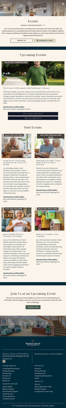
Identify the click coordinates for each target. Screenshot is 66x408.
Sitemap (52, 405)
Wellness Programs (8, 389)
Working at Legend (40, 389)
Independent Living (8, 371)
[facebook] (3, 361)
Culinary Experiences (8, 396)
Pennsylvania (24, 25)
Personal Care (6, 376)
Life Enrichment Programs (10, 391)
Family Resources (40, 373)
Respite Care (6, 381)
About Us (37, 384)
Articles (37, 378)
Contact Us (7, 358)
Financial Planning (40, 371)
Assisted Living (6, 373)
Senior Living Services (34, 405)
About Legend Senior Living (43, 387)
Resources (38, 368)
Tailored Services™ (8, 394)
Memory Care (6, 378)
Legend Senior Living (22, 405)
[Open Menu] (63, 4)
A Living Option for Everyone (10, 368)
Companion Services (8, 399)
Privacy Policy (45, 405)
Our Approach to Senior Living (44, 391)
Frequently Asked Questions (43, 376)
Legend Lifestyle (7, 387)
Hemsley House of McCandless (34, 25)
